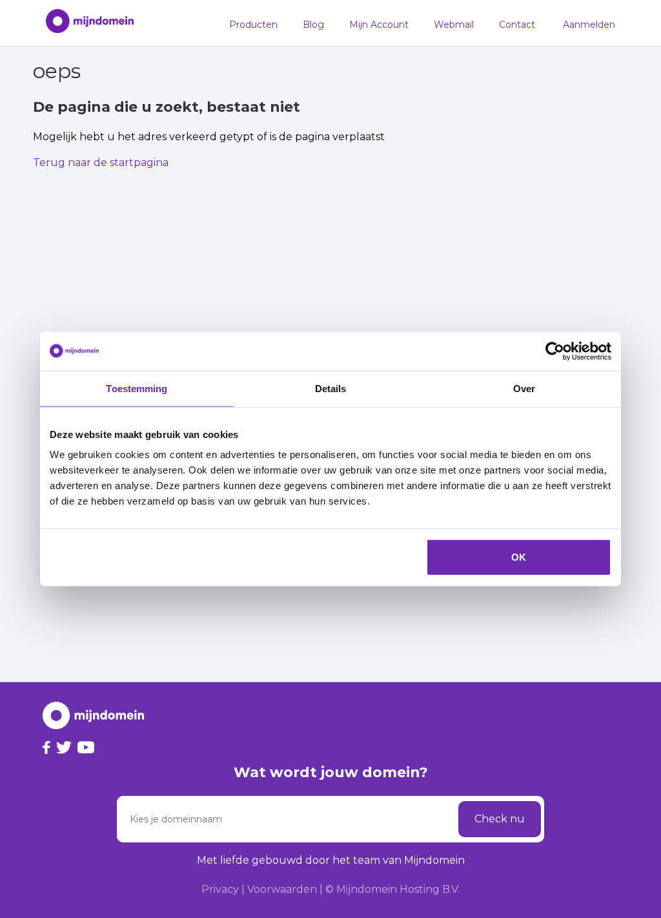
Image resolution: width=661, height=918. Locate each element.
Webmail (454, 24)
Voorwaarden (282, 889)
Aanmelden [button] (589, 24)
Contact (517, 24)
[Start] (83, 23)
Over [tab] (524, 387)
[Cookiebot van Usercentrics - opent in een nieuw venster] (554, 350)
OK (518, 557)
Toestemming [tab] (136, 387)
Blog (313, 24)
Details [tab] (331, 387)
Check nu (499, 819)
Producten (253, 24)
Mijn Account (379, 24)
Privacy (220, 889)
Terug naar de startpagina (100, 162)
